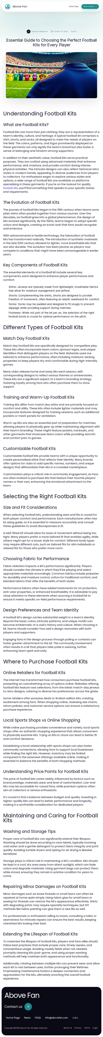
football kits (10, 188)
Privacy (78, 1027)
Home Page (13, 1017)
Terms (87, 1027)
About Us (68, 1027)
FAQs (38, 1017)
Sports (73, 31)
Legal (95, 1027)
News (27, 1017)
